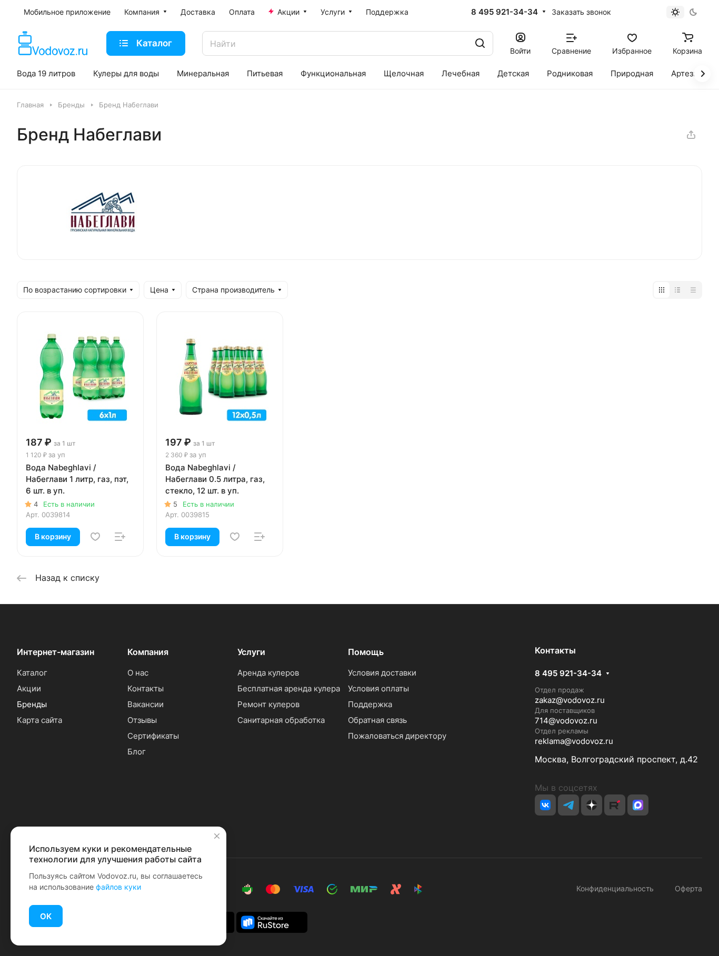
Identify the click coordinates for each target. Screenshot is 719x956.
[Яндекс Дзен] (591, 805)
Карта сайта (39, 720)
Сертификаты (153, 736)
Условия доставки (382, 673)
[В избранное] (95, 537)
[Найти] (480, 43)
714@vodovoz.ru (566, 721)
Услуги (251, 652)
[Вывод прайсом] (693, 290)
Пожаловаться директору (397, 736)
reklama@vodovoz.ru (574, 741)
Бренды (32, 704)
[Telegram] (568, 805)
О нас (137, 673)
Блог (136, 752)
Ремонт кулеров (268, 704)
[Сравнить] (120, 537)
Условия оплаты (378, 688)
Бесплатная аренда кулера (288, 688)
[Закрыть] (216, 836)
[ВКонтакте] (545, 805)
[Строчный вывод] (677, 290)
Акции (29, 688)
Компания (147, 652)
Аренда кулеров (268, 673)
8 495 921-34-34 (504, 12)
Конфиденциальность (615, 888)
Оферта (686, 888)
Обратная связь (377, 720)
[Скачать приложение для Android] (271, 921)
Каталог (32, 673)
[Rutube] (614, 805)
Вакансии (145, 704)
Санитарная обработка (281, 720)
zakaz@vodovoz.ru (570, 700)
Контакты (145, 688)
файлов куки (118, 886)
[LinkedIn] (637, 805)
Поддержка (370, 704)
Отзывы (142, 720)
